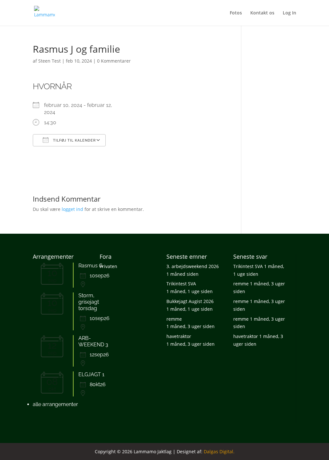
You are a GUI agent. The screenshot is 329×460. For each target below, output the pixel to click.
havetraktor (178, 336)
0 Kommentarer (114, 61)
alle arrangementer (55, 404)
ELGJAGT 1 (91, 374)
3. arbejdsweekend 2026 (192, 266)
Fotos (236, 13)
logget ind (72, 209)
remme (174, 319)
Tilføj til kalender (74, 140)
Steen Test (49, 61)
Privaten (108, 266)
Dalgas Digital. (219, 451)
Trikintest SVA (181, 284)
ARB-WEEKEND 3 (93, 341)
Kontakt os (262, 13)
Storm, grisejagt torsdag (88, 301)
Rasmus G (90, 266)
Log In (289, 13)
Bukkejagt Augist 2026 (190, 301)
